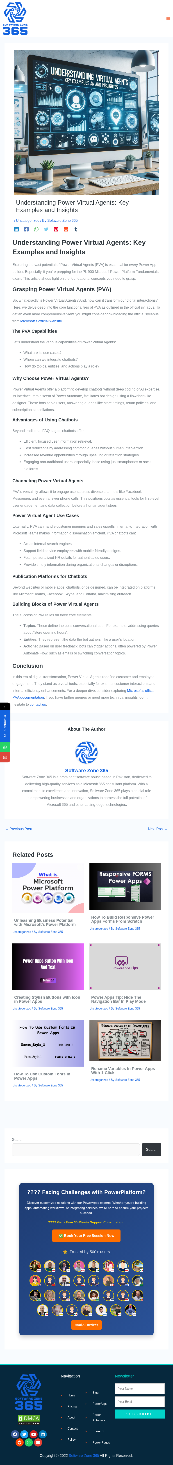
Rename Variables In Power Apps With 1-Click (123, 1070)
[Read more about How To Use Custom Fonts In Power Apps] (48, 1043)
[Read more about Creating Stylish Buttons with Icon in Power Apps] (48, 966)
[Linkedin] (16, 229)
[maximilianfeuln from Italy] (137, 1266)
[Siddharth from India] (64, 1266)
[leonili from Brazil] (93, 1295)
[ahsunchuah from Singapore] (108, 1266)
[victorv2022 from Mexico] (71, 1310)
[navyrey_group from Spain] (49, 1280)
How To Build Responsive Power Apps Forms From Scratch (122, 919)
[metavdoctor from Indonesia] (123, 1295)
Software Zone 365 (84, 1455)
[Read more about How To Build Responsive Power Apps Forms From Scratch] (125, 886)
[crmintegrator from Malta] (42, 1310)
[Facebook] (26, 229)
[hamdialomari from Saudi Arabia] (137, 1280)
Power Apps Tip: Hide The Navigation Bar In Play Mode (119, 999)
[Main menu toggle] (168, 18)
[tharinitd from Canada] (108, 1280)
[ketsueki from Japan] (64, 1280)
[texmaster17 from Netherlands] (86, 1310)
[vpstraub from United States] (79, 1295)
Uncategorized (27, 220)
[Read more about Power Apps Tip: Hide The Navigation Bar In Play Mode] (125, 966)
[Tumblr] (76, 229)
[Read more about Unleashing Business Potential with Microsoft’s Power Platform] (48, 888)
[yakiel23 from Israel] (123, 1280)
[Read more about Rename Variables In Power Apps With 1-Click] (125, 1040)
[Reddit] (66, 229)
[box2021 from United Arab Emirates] (115, 1310)
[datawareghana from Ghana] (57, 1310)
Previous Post (18, 829)
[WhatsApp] (36, 229)
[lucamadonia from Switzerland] (79, 1266)
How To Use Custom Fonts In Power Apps (42, 1076)
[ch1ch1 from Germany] (123, 1266)
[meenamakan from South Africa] (35, 1280)
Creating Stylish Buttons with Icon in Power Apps (47, 999)
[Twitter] (46, 229)
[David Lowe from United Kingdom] (49, 1266)
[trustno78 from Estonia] (108, 1295)
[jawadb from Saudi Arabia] (35, 1295)
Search (17, 1139)
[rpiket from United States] (35, 1266)
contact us (38, 704)
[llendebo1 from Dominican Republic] (130, 1310)
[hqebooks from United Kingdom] (49, 1295)
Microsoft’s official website (41, 321)
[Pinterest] (56, 229)
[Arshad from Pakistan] (93, 1266)
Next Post (158, 829)
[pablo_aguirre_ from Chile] (79, 1280)
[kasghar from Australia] (93, 1280)
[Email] (5, 757)
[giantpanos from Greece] (101, 1310)
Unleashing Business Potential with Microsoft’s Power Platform (45, 922)
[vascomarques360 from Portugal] (137, 1295)
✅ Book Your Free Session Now (86, 1236)
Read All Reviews (86, 1324)
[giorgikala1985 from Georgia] (64, 1295)
